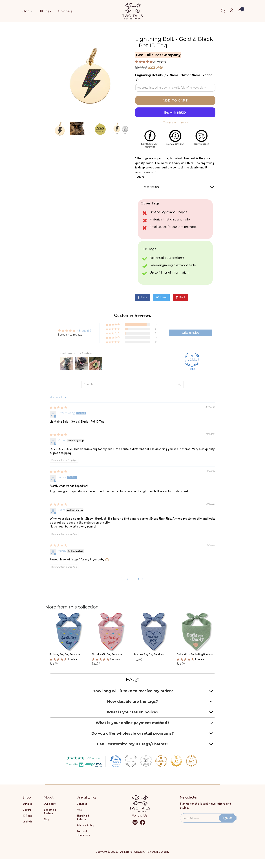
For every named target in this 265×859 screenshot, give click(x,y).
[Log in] (231, 11)
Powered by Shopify (158, 851)
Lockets (27, 821)
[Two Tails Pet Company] (139, 810)
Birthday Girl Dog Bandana (107, 654)
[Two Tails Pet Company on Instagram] (135, 824)
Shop (27, 11)
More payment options (175, 121)
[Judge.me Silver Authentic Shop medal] (131, 761)
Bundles (27, 803)
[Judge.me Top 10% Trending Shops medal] (191, 761)
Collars (27, 809)
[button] (144, 61)
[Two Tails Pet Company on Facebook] (142, 824)
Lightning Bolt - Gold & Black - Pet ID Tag (174, 42)
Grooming (65, 11)
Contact (82, 803)
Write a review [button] (190, 332)
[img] (58, 407)
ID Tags (45, 11)
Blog (46, 819)
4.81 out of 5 (84, 330)
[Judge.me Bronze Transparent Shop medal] (161, 761)
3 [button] (133, 578)
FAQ (79, 809)
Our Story (50, 803)
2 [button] (128, 578)
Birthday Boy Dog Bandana (65, 654)
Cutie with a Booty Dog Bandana (195, 654)
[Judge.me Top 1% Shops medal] (176, 761)
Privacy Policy (85, 825)
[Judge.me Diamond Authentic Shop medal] (192, 360)
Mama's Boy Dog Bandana (149, 654)
